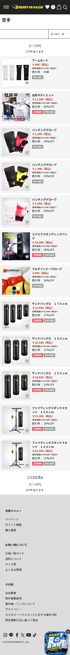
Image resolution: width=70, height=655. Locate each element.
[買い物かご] (59, 7)
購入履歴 (10, 530)
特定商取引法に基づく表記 (21, 620)
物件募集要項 (13, 598)
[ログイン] (53, 7)
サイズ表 (10, 564)
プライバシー (13, 609)
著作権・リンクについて (20, 604)
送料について (13, 559)
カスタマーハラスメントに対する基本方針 (31, 615)
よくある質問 (13, 570)
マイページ (12, 519)
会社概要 (10, 593)
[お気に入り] (47, 7)
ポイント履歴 (13, 524)
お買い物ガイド (14, 553)
